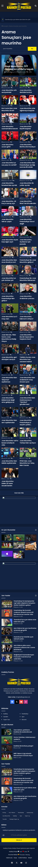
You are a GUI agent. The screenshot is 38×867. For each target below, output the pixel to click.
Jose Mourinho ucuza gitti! (7, 145)
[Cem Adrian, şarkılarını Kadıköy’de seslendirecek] (7, 537)
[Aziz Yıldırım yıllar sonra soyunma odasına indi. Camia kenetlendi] (7, 648)
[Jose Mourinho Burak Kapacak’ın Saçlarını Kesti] (28, 326)
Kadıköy (5, 714)
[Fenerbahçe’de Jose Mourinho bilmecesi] (28, 269)
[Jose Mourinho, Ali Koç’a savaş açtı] (10, 192)
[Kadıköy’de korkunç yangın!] (30, 537)
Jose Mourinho (6, 816)
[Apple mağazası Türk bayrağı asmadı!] (7, 554)
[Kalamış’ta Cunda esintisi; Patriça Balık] (30, 546)
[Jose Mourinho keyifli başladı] (28, 118)
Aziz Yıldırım (12, 813)
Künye (15, 858)
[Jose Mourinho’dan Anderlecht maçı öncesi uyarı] (28, 369)
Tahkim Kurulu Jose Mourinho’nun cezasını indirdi (27, 359)
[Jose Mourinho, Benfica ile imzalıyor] (28, 136)
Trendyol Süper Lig (14, 819)
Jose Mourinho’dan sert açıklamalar (9, 421)
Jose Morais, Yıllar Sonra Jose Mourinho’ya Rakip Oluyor (9, 338)
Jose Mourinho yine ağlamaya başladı (27, 109)
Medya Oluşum (16, 848)
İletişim (30, 858)
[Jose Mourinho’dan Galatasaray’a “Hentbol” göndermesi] (28, 389)
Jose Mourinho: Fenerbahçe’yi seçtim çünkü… (26, 422)
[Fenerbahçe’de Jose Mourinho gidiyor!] (28, 251)
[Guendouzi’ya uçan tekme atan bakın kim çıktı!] (7, 622)
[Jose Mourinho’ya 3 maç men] (10, 308)
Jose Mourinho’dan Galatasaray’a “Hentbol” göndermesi (27, 401)
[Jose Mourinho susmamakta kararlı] (10, 118)
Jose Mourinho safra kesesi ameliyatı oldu (10, 443)
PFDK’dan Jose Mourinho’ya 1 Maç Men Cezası (27, 463)
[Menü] (2, 6)
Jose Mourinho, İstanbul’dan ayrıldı (9, 184)
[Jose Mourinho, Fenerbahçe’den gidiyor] (10, 288)
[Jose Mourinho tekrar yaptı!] (10, 211)
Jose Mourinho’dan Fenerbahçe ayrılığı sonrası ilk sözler (27, 165)
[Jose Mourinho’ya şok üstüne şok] (10, 269)
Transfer (5, 819)
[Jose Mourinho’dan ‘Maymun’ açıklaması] (10, 369)
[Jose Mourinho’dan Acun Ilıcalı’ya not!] (10, 251)
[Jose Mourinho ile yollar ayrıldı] (28, 174)
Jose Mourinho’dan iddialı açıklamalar (9, 462)
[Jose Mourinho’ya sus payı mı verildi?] (10, 154)
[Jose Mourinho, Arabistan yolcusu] (28, 288)
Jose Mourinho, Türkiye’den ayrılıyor (28, 442)
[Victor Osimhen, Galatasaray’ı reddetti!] (19, 537)
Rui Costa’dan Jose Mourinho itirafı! (9, 109)
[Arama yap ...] (36, 6)
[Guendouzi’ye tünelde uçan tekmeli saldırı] (7, 639)
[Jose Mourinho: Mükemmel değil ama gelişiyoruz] (10, 389)
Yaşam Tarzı (6, 720)
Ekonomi (24, 720)
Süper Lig (27, 816)
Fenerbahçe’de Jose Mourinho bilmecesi (28, 279)
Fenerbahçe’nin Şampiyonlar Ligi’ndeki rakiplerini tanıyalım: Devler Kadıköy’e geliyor (24, 603)
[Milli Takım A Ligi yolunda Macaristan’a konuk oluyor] (7, 545)
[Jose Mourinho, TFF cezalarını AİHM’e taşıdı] (19, 65)
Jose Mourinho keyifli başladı (25, 127)
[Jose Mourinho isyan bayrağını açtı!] (10, 231)
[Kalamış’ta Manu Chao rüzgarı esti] (19, 554)
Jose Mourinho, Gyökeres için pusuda (26, 242)
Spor (23, 717)
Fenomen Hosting (25, 854)
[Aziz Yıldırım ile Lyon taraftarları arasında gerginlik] (7, 631)
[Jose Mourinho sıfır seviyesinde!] (10, 81)
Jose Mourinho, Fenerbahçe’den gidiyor (8, 298)
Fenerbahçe (25, 714)
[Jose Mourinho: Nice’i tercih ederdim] (28, 192)
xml (21, 851)
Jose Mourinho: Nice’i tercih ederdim (28, 202)
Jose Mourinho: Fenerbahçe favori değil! (27, 221)
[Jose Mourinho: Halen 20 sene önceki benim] (10, 472)
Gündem (5, 717)
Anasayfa (5, 26)
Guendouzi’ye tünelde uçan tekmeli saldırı (23, 638)
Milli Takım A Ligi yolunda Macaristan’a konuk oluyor (23, 755)
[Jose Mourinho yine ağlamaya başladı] (28, 100)
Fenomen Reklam (13, 855)
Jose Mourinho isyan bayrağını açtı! (10, 241)
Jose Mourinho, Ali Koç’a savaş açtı (9, 202)
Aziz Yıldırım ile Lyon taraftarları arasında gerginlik (25, 629)
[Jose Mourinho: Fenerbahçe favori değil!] (28, 211)
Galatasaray (30, 813)
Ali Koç (4, 813)
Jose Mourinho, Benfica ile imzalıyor (28, 145)
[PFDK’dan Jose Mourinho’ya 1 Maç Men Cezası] (28, 452)
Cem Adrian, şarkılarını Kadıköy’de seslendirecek (23, 731)
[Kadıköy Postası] (19, 5)
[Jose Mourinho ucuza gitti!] (10, 136)
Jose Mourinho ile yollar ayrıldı (27, 184)
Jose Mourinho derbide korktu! (26, 91)
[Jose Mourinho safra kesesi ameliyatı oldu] (10, 432)
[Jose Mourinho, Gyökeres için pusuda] (28, 231)
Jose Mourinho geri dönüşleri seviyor (9, 358)
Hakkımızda (9, 858)
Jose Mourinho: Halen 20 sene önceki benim (8, 483)
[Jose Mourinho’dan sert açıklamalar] (10, 412)
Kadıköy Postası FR (11, 72)
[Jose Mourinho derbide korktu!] (28, 81)
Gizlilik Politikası (22, 858)
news (25, 851)
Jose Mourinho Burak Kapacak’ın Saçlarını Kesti (27, 337)
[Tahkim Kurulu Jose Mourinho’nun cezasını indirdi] (28, 348)
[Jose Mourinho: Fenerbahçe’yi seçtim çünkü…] (28, 412)
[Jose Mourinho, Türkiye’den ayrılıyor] (28, 432)
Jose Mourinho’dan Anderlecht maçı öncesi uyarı (27, 379)
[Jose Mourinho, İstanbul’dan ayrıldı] (10, 174)
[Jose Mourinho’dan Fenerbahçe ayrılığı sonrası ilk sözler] (28, 154)
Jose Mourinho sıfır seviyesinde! (9, 91)
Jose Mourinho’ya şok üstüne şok (9, 279)
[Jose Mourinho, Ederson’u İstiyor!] (28, 308)
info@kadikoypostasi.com (23, 697)
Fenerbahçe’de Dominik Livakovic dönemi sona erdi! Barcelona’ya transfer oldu (24, 612)
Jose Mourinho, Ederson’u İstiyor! (26, 317)
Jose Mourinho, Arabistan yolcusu (27, 297)
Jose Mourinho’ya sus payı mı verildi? (9, 164)
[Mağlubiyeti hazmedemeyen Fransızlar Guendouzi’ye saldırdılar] (7, 657)
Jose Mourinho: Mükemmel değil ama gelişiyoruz (8, 400)
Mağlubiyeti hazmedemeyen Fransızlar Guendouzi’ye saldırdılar (24, 657)
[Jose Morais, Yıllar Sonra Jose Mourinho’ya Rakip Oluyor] (10, 326)
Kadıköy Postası (13, 852)
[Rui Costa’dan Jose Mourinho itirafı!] (10, 100)
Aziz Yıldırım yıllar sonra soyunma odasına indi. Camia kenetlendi (24, 647)
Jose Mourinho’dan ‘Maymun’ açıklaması (9, 379)
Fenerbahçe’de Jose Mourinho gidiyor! (28, 261)
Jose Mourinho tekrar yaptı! (7, 220)
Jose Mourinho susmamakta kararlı (10, 127)
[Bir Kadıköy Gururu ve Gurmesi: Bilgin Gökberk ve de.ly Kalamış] (19, 545)
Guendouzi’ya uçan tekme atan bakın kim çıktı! (17, 20)
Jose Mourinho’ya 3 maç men (9, 317)
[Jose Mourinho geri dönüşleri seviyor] (10, 348)
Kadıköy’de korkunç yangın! (23, 746)
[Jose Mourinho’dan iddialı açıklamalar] (10, 452)
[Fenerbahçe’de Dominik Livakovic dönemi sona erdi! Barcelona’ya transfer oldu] (7, 613)
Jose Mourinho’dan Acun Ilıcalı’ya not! (9, 261)
